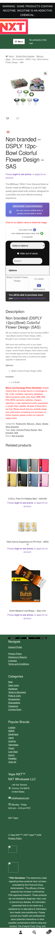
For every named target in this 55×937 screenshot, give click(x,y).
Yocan (11, 748)
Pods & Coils (14, 695)
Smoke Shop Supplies (25, 56)
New (10, 681)
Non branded (18, 435)
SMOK (11, 730)
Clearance (13, 706)
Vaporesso (13, 744)
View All (12, 761)
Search (34, 932)
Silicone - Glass (34, 423)
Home (11, 56)
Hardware (13, 688)
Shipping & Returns (17, 657)
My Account (21, 932)
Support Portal (15, 647)
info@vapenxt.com (20, 798)
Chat (7, 932)
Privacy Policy (15, 653)
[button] (45, 73)
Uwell (11, 737)
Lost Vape (13, 751)
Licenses (12, 660)
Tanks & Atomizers (17, 692)
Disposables (14, 702)
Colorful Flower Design (26, 429)
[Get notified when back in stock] (39, 285)
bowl (13, 429)
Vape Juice (13, 685)
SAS (16, 432)
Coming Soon (14, 709)
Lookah (11, 727)
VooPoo (12, 741)
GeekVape (13, 734)
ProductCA (21, 423)
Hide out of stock (29, 253)
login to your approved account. (29, 298)
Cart (45, 930)
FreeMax (12, 758)
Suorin (11, 755)
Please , (19, 174)
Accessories (14, 699)
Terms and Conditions (18, 663)
